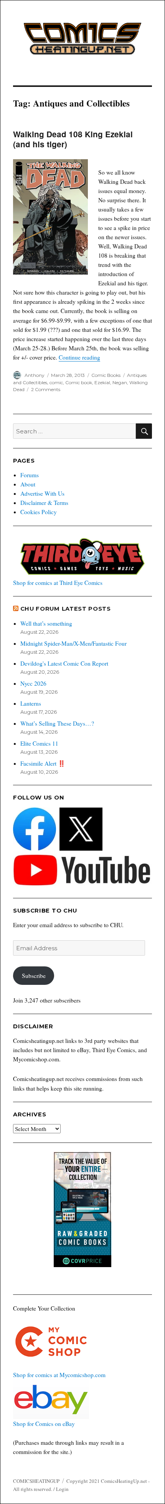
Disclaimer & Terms (44, 502)
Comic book (78, 382)
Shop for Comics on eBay (44, 1423)
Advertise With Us (42, 493)
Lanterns (30, 703)
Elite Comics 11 (39, 743)
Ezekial (102, 382)
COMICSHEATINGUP (36, 1480)
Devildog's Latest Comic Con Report (64, 663)
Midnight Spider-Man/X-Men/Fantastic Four (73, 643)
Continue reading (79, 357)
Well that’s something (46, 623)
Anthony (35, 375)
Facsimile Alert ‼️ (42, 763)
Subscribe (34, 975)
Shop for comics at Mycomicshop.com (59, 1375)
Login (62, 1489)
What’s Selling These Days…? (57, 723)
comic (56, 382)
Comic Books (105, 375)
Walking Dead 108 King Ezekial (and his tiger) (73, 139)
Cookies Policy (38, 512)
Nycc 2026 (33, 683)
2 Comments (45, 389)
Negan (119, 382)
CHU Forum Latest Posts (65, 608)
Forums (29, 475)
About (27, 484)
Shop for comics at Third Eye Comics (57, 582)
